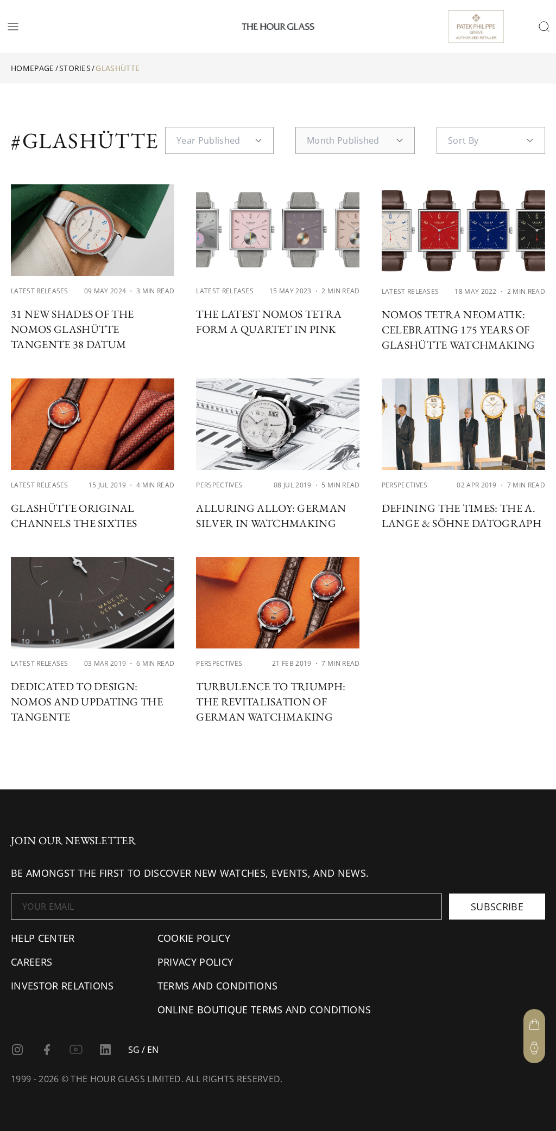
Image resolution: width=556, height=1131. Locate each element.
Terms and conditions (217, 985)
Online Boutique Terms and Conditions (264, 1009)
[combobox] (219, 140)
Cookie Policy (193, 937)
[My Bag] (534, 1024)
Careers (31, 961)
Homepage (32, 68)
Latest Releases (39, 290)
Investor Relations (62, 985)
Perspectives (219, 485)
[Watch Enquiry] (534, 1048)
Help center (43, 937)
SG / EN (143, 1050)
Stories (75, 68)
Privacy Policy (195, 961)
